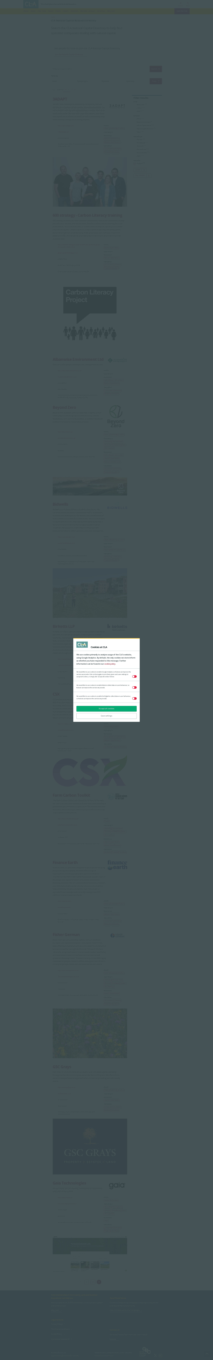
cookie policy (109, 664)
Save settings (106, 715)
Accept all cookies (106, 708)
